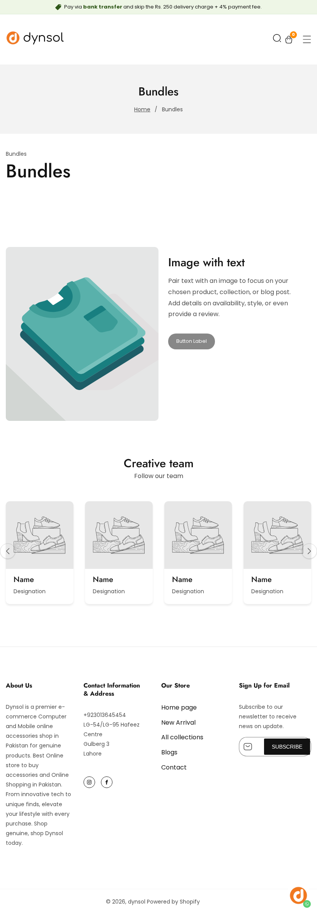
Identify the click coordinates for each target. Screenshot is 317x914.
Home (142, 109)
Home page (179, 707)
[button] (277, 40)
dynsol (136, 901)
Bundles (172, 109)
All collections (182, 737)
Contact (174, 767)
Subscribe (287, 747)
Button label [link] (191, 341)
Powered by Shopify (173, 901)
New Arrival (178, 722)
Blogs (169, 752)
